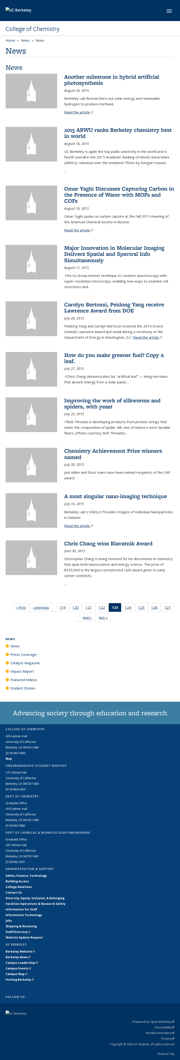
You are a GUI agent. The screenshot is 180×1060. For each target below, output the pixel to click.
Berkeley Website (20, 952)
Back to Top (166, 1054)
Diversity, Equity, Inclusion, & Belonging (35, 898)
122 (103, 608)
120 (77, 608)
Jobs (9, 921)
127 (169, 608)
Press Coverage (23, 654)
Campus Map (16, 974)
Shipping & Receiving (21, 926)
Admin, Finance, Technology (26, 876)
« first (22, 607)
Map (9, 759)
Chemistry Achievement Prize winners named (113, 453)
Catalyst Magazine (25, 662)
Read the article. (78, 112)
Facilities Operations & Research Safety (36, 904)
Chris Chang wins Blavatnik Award (108, 543)
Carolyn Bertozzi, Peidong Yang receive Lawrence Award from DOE (114, 307)
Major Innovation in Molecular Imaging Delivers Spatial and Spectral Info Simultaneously (114, 254)
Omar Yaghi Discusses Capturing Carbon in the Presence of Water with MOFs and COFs (119, 195)
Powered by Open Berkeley (153, 1022)
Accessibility (164, 1027)
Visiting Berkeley (20, 980)
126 (156, 608)
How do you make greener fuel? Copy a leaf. (114, 358)
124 (129, 608)
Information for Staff (21, 909)
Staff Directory (18, 932)
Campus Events (18, 968)
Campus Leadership (22, 963)
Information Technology (24, 915)
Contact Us (14, 893)
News (25, 40)
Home (10, 40)
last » (105, 617)
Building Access (17, 881)
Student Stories (22, 688)
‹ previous (42, 607)
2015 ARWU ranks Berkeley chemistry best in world (118, 132)
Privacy (167, 1038)
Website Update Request (24, 937)
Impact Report (22, 671)
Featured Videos (23, 679)
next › (89, 617)
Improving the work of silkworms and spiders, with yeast (112, 403)
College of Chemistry (33, 29)
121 (90, 608)
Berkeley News (18, 957)
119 (64, 608)
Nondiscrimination (160, 1033)
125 (142, 608)
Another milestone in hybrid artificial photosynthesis (111, 79)
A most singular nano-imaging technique (115, 496)
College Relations (19, 887)
